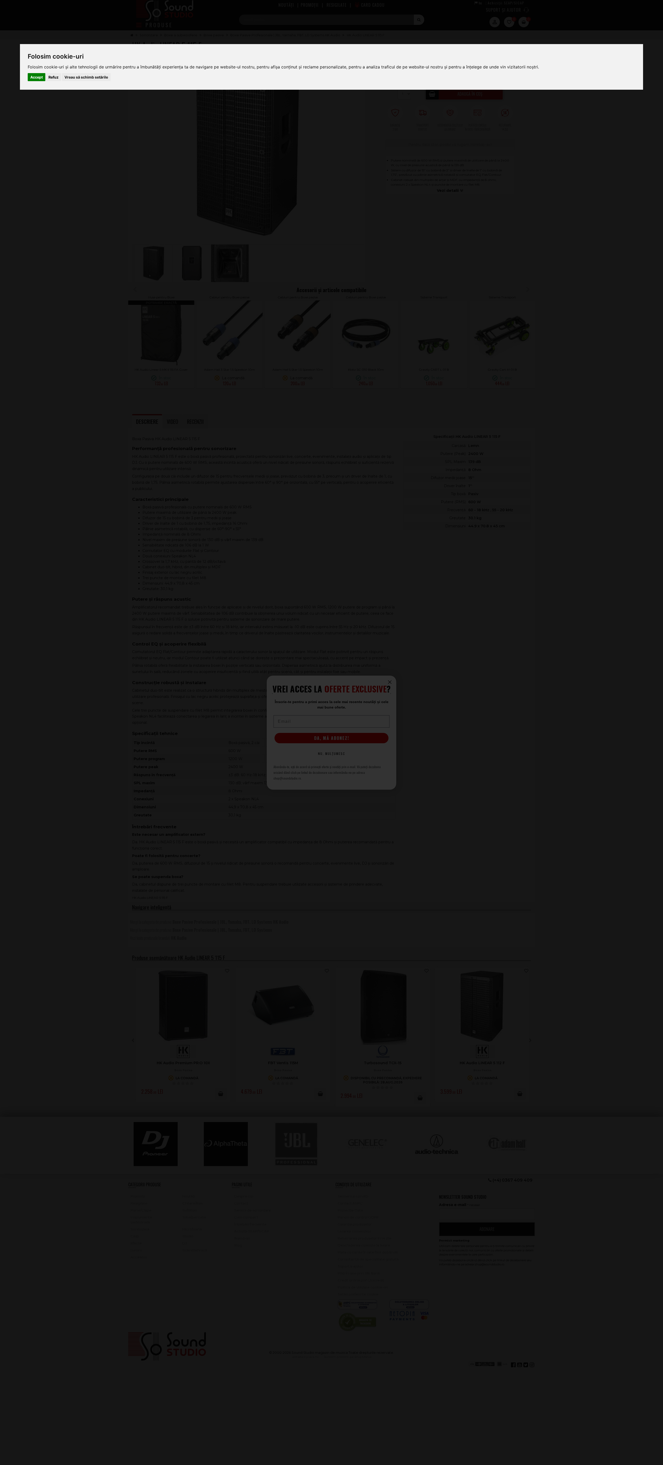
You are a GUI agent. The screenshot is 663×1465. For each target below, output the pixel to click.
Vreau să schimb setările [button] (86, 77)
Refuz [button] (53, 77)
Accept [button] (36, 77)
